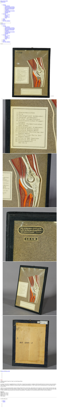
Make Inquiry (2, 395)
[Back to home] (2, 1)
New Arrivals (7, 5)
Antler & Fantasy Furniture (9, 6)
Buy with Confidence (6, 20)
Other (6, 17)
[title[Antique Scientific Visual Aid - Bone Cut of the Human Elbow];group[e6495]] (30, 98)
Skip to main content (4, 0)
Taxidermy (7, 9)
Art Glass (4, 13)
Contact (4, 19)
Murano (6, 15)
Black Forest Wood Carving (10, 7)
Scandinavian (7, 16)
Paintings (6, 12)
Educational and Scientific (9, 8)
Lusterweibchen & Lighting (10, 10)
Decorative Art (7, 11)
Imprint (4, 401)
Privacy (4, 400)
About (4, 18)
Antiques (4, 4)
